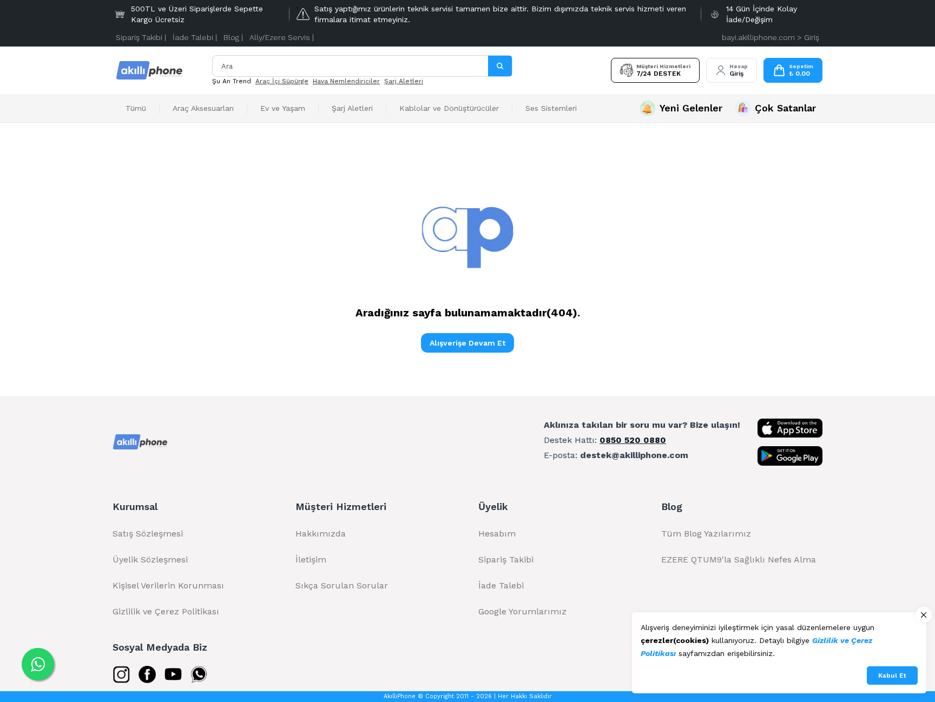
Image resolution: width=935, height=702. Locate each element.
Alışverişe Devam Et (467, 343)
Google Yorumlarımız (522, 611)
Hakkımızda (320, 533)
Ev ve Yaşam (282, 108)
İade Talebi (501, 585)
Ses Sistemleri (551, 108)
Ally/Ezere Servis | (281, 37)
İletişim (310, 559)
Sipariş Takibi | (141, 37)
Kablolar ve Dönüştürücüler (449, 108)
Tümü (136, 108)
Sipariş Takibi (506, 559)
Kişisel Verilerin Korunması (168, 585)
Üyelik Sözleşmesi (150, 559)
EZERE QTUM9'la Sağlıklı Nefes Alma (738, 559)
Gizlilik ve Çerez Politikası (166, 611)
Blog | (233, 37)
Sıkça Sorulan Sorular (341, 585)
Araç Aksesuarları (203, 108)
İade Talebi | (195, 37)
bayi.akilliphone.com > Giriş (770, 37)
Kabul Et (892, 675)
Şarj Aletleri (403, 81)
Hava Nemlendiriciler (346, 81)
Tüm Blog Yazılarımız (706, 533)
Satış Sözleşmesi (148, 533)
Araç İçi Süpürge (281, 81)
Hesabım (497, 533)
